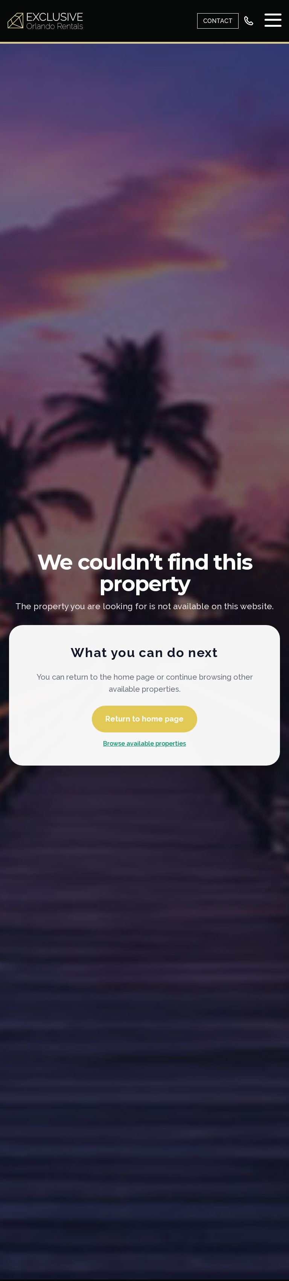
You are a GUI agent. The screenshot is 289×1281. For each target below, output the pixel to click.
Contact (218, 20)
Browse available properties (144, 743)
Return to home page (144, 718)
